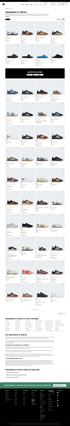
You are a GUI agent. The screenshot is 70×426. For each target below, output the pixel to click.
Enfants (31, 4)
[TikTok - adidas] (61, 403)
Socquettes (27, 328)
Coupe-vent (17, 328)
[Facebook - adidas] (61, 393)
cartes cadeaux (59, 2)
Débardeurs (7, 330)
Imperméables (27, 330)
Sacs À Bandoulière (38, 330)
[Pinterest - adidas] (61, 400)
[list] (30, 19)
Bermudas (17, 330)
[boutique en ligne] (3, 4)
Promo (45, 4)
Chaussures (36, 4)
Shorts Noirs (57, 326)
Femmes (27, 4)
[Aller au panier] (67, 4)
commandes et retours (53, 2)
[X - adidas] (61, 398)
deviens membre (63, 2)
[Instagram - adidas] (61, 395)
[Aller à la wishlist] (65, 4)
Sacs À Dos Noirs (48, 328)
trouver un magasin (45, 2)
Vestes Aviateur (7, 328)
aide (49, 2)
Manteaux (57, 328)
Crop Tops (7, 326)
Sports (41, 4)
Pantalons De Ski (38, 326)
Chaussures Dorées (28, 326)
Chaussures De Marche (49, 326)
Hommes (22, 4)
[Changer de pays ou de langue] (67, 2)
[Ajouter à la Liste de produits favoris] (18, 23)
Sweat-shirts (17, 326)
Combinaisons (57, 330)
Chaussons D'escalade (49, 330)
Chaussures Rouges (38, 328)
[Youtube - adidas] (61, 406)
